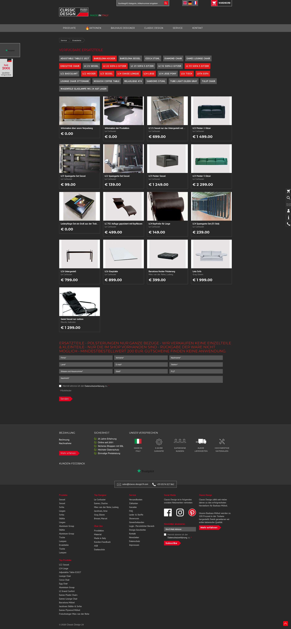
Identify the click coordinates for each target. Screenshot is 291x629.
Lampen (62, 541)
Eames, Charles (101, 503)
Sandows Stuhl (156, 81)
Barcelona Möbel (67, 602)
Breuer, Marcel (100, 518)
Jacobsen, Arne (100, 511)
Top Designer (100, 495)
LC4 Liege (149, 73)
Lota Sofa (203, 73)
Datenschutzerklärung (94, 386)
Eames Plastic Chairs (68, 595)
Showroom (134, 518)
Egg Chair (63, 583)
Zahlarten (133, 503)
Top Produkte (65, 560)
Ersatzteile (76, 40)
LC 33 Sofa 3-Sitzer (197, 66)
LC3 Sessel (106, 73)
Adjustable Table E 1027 (75, 58)
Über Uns (98, 526)
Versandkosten (135, 499)
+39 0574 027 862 (165, 484)
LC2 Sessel (64, 564)
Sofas (61, 507)
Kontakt (132, 533)
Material (98, 534)
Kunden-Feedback (102, 542)
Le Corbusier (100, 499)
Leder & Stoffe (136, 514)
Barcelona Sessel (130, 58)
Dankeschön (99, 549)
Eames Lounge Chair (198, 58)
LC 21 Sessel (91, 66)
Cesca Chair (64, 579)
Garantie (133, 507)
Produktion (99, 530)
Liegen (62, 511)
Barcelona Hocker (104, 58)
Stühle (62, 518)
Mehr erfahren (68, 453)
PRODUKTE (69, 28)
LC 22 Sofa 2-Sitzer (114, 66)
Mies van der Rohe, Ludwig (106, 507)
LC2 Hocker (89, 73)
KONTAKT (197, 28)
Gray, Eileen (99, 514)
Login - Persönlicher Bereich (141, 526)
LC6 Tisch (186, 73)
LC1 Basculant (69, 73)
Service (64, 40)
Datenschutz (134, 541)
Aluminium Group (67, 587)
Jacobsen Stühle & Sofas (70, 606)
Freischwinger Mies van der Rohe (74, 613)
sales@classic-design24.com (135, 484)
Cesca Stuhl (152, 58)
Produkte (63, 495)
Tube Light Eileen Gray (183, 81)
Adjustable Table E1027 (70, 572)
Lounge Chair (65, 576)
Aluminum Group (66, 526)
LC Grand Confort (67, 591)
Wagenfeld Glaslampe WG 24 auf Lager (84, 88)
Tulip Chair (208, 81)
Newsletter (134, 537)
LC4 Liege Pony (167, 73)
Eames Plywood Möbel (69, 610)
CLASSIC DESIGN (153, 28)
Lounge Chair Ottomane (75, 81)
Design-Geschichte (137, 529)
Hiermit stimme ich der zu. (85, 385)
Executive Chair (70, 66)
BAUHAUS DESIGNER (123, 28)
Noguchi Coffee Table (107, 81)
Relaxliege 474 (133, 81)
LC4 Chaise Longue (128, 73)
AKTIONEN (93, 28)
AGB (96, 545)
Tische (62, 537)
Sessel (62, 499)
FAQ (131, 511)
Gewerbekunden (136, 522)
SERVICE (178, 28)
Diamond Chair (173, 58)
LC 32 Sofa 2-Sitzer (170, 66)
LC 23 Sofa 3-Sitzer (142, 66)
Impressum (134, 545)
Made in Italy (100, 538)
